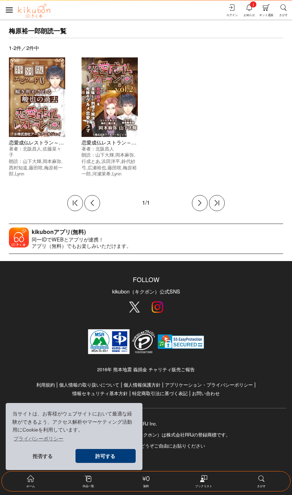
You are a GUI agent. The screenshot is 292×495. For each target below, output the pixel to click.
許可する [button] (105, 456)
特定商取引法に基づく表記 (160, 393)
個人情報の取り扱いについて (89, 384)
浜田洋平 (110, 161)
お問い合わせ (206, 393)
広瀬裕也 (97, 167)
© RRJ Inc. (146, 424)
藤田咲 (36, 167)
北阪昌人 (32, 148)
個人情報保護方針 (142, 384)
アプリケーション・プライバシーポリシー (209, 384)
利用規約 (45, 384)
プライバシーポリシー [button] (38, 439)
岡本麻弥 (52, 161)
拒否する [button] (43, 456)
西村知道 (18, 167)
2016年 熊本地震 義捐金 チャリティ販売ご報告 (146, 369)
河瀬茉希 (101, 173)
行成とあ (91, 161)
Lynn (19, 173)
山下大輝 (32, 161)
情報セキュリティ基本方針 (100, 393)
